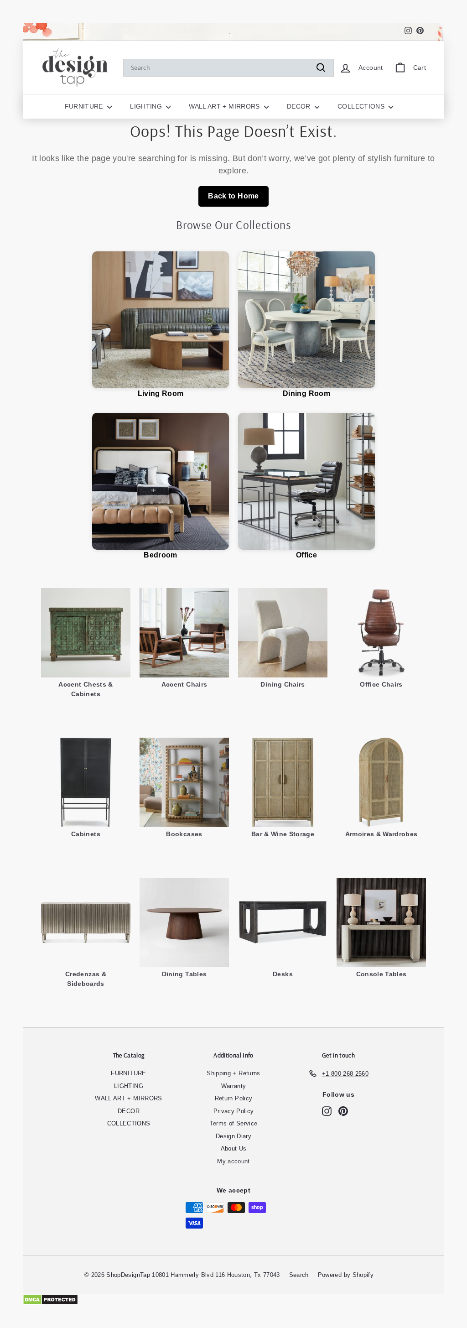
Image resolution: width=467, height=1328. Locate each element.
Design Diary (233, 1136)
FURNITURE (85, 106)
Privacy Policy (233, 1111)
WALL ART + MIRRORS (225, 106)
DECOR (299, 106)
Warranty (233, 1086)
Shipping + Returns (233, 1073)
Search (299, 1274)
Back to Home (233, 196)
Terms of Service (234, 1123)
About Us (234, 1148)
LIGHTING (147, 106)
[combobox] (228, 68)
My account (233, 1161)
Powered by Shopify (346, 1274)
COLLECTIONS (361, 106)
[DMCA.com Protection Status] (233, 1299)
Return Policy (234, 1098)
